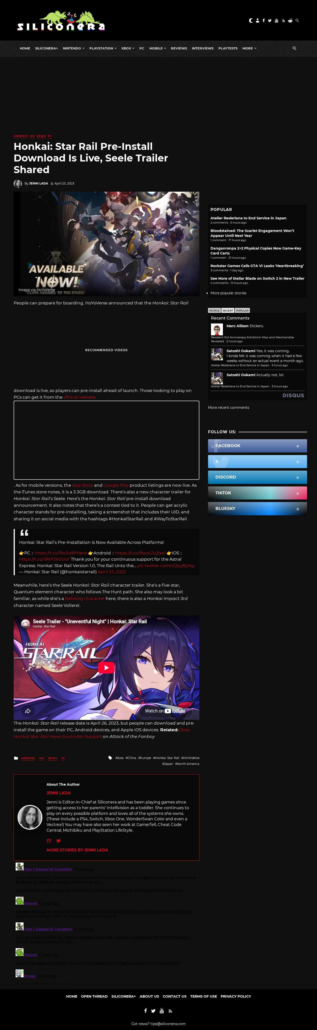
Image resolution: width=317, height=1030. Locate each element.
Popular (242, 310)
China (132, 758)
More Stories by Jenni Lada (77, 850)
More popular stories (228, 293)
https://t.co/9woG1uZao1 (140, 552)
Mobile (156, 48)
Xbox (126, 48)
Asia (120, 758)
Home (25, 48)
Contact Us (174, 996)
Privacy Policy (236, 996)
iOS (32, 136)
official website (79, 397)
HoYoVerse (191, 758)
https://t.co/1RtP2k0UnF (44, 559)
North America (188, 764)
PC (141, 48)
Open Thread (94, 996)
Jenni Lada (38, 183)
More (247, 48)
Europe (145, 758)
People (214, 310)
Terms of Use (203, 996)
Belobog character (85, 598)
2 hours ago (234, 341)
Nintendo (72, 48)
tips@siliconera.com (168, 1024)
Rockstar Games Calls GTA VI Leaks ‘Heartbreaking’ (257, 266)
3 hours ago (280, 365)
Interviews (202, 48)
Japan (168, 764)
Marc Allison (238, 326)
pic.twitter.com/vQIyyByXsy (166, 565)
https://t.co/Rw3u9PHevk (60, 552)
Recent (228, 310)
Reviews (179, 48)
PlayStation (101, 48)
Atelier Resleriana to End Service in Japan (249, 218)
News (41, 136)
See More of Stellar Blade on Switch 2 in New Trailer (257, 278)
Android (21, 136)
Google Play (116, 485)
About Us (149, 996)
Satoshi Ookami (241, 351)
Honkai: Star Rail (167, 758)
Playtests (228, 48)
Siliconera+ (46, 48)
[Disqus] (106, 922)
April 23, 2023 (112, 571)
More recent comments (228, 407)
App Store (82, 485)
